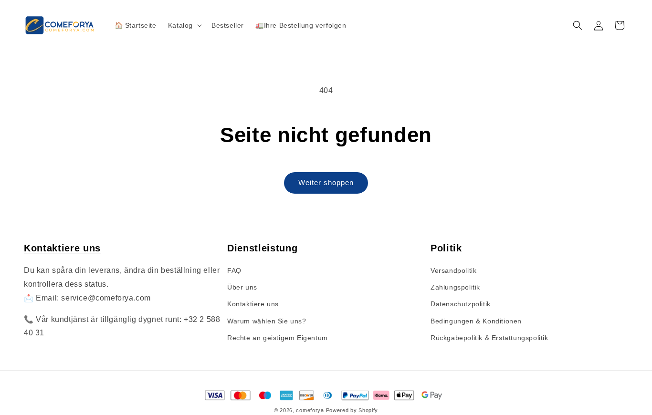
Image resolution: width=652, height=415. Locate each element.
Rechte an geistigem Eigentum (277, 338)
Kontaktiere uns (62, 248)
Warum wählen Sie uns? (266, 321)
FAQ (234, 270)
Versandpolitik (453, 270)
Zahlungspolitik (455, 287)
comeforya (310, 410)
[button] (184, 25)
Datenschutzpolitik (461, 304)
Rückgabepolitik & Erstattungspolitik (489, 338)
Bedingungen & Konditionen (476, 321)
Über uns (242, 287)
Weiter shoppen (326, 182)
